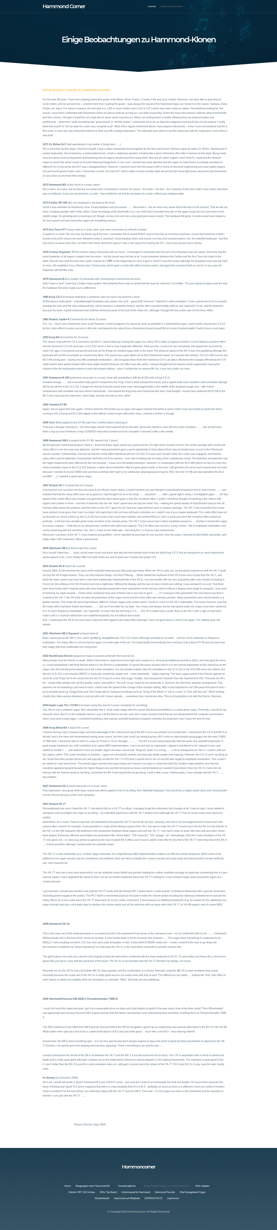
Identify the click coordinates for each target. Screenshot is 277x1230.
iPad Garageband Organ (192, 1192)
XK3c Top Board (108, 1192)
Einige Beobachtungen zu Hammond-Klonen (167, 1185)
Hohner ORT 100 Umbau (82, 1192)
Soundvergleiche (127, 1185)
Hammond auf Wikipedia (127, 1198)
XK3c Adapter (202, 1185)
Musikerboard (102, 1198)
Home (152, 6)
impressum (173, 1198)
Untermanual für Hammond (136, 1192)
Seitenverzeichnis (171, 6)
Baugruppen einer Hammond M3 (93, 1185)
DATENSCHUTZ (153, 1198)
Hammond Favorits (165, 1192)
